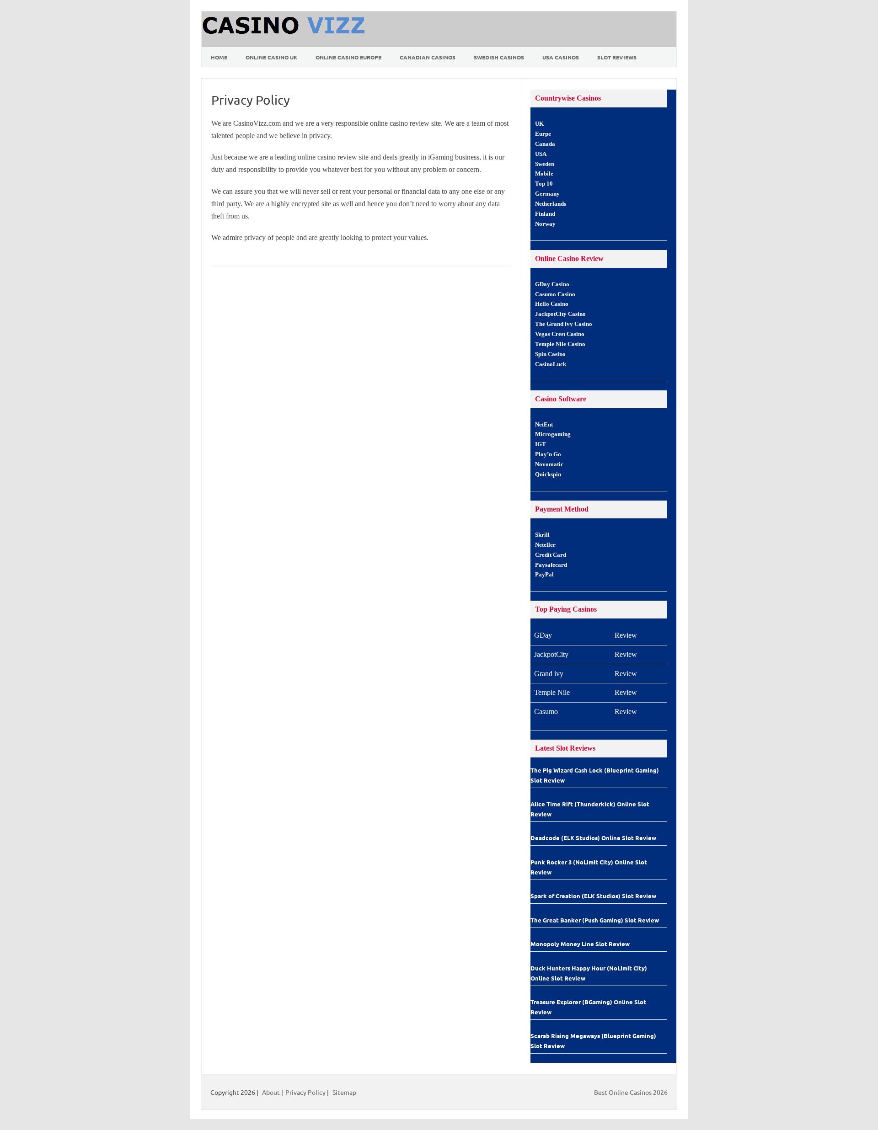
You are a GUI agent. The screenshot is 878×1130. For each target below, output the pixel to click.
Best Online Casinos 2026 (631, 1092)
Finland (545, 214)
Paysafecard (551, 565)
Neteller (545, 545)
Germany (547, 194)
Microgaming (553, 434)
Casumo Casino (555, 294)
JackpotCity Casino (560, 314)
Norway (545, 224)
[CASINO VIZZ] (285, 44)
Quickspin (548, 474)
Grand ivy (548, 673)
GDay (543, 635)
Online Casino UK (271, 57)
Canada (545, 144)
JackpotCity (551, 654)
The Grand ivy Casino (563, 324)
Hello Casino (551, 304)
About (271, 1092)
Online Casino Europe (348, 57)
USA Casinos (560, 57)
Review (626, 635)
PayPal (544, 574)
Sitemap (344, 1092)
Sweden (544, 164)
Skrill (542, 535)
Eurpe (543, 134)
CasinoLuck (550, 364)
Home (219, 57)
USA (540, 154)
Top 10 (544, 184)
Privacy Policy (305, 1092)
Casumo (546, 711)
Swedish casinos (499, 57)
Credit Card (550, 555)
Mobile (544, 174)
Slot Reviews (617, 57)
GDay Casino (552, 284)
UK (539, 124)
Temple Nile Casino (560, 344)
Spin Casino (550, 354)
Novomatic (549, 464)
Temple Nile (552, 692)
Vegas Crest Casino (559, 334)
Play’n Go (548, 454)
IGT (540, 444)
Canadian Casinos (427, 57)
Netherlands (550, 204)
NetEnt (544, 424)
